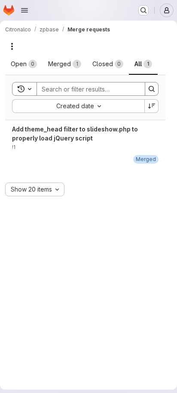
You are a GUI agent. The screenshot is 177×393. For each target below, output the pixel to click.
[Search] (152, 89)
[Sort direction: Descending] (152, 106)
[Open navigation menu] (24, 10)
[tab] (24, 64)
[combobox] (78, 106)
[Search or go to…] (143, 10)
